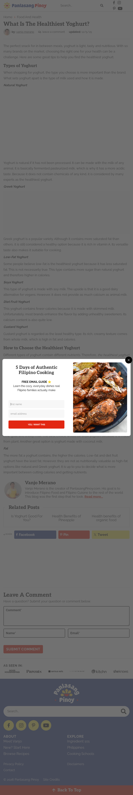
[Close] (128, 360)
